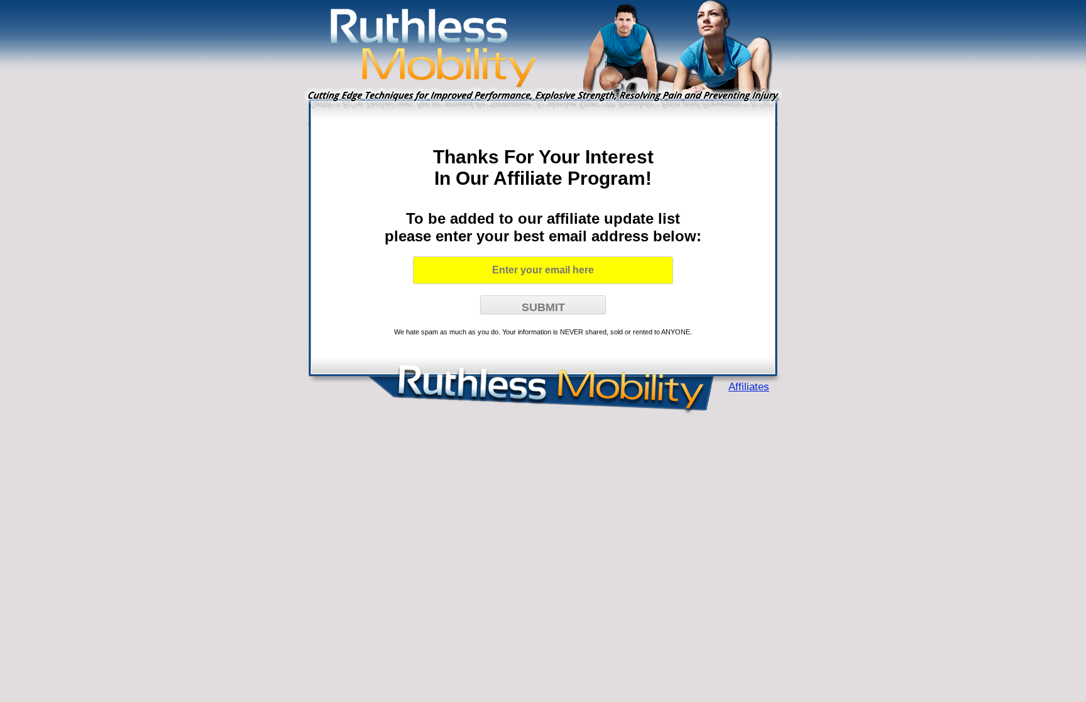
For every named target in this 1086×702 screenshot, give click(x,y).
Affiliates (748, 387)
